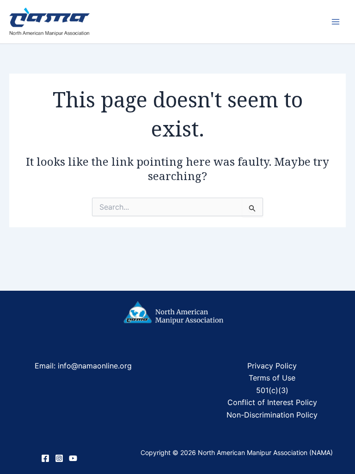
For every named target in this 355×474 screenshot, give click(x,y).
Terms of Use (272, 377)
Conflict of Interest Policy (272, 402)
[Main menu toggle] (335, 22)
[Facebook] (45, 458)
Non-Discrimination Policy (272, 414)
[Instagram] (59, 458)
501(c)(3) (272, 390)
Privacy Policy (272, 365)
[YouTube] (73, 458)
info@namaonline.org (93, 365)
